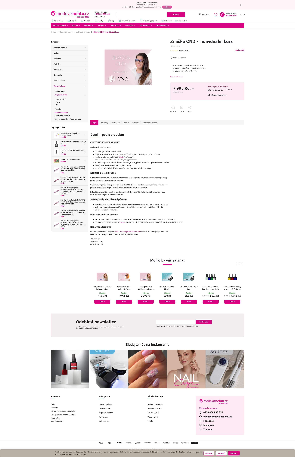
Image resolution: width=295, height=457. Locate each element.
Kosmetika (58, 75)
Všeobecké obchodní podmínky (63, 411)
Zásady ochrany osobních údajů (63, 415)
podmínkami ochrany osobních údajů (187, 326)
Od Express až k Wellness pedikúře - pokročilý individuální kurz (124, 288)
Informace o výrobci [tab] (149, 123)
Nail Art (57, 53)
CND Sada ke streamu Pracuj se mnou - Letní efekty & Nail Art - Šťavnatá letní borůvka (189, 288)
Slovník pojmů (153, 413)
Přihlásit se (203, 322)
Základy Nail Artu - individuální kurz (102, 288)
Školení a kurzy (60, 86)
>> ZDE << (167, 7)
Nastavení (221, 453)
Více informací (80, 454)
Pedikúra (57, 64)
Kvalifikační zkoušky (62, 116)
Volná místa (55, 418)
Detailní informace (176, 77)
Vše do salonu (59, 81)
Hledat (176, 14)
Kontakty (54, 408)
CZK (241, 14)
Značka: (240, 50)
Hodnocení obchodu (155, 404)
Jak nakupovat (104, 408)
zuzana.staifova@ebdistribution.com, (127, 232)
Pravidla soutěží (57, 422)
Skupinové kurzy (61, 95)
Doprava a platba (105, 404)
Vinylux (122, 222)
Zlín (57, 105)
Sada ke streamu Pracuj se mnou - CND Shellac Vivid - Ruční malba (210, 288)
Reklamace (103, 417)
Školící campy (60, 91)
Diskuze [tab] (135, 123)
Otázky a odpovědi (155, 408)
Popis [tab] (94, 123)
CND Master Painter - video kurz (145, 288)
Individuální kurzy (61, 112)
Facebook (208, 421)
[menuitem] (60, 25)
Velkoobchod (104, 421)
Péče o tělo (58, 70)
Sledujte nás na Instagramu (147, 344)
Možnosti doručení (218, 95)
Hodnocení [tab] (115, 123)
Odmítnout (208, 453)
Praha (58, 102)
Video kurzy (59, 109)
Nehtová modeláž (60, 48)
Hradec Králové (61, 99)
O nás (53, 404)
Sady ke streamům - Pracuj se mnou (68, 119)
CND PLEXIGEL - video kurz (167, 288)
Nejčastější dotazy (106, 413)
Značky (150, 421)
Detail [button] (102, 302)
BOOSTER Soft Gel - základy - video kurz (232, 288)
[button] (102, 299)
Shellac (121, 157)
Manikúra (57, 59)
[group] (102, 290)
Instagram (208, 425)
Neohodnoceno (184, 50)
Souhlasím (233, 453)
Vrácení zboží (153, 417)
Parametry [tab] (104, 123)
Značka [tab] (126, 123)
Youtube (207, 429)
